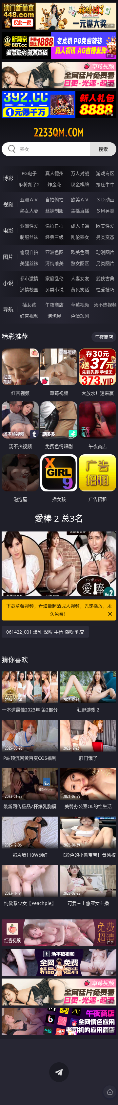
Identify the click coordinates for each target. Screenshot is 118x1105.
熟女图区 (80, 263)
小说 (8, 283)
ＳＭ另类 (105, 211)
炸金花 (54, 184)
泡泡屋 (54, 316)
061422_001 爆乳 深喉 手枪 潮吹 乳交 (45, 632)
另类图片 (105, 263)
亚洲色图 (54, 252)
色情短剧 (80, 316)
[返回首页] (109, 1091)
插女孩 (29, 305)
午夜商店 (54, 305)
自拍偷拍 (54, 199)
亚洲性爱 (29, 226)
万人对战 (80, 173)
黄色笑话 (80, 289)
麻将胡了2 (29, 184)
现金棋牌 (80, 184)
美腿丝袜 (29, 263)
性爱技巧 (105, 289)
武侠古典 (105, 278)
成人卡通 (80, 226)
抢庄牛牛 (105, 184)
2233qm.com (59, 132)
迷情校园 (29, 289)
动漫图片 (105, 252)
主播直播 (80, 211)
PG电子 (29, 173)
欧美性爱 (105, 226)
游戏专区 (105, 173)
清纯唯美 (54, 263)
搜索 (103, 149)
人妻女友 (80, 278)
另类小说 (54, 289)
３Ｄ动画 (105, 199)
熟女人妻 (29, 211)
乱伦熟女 (80, 237)
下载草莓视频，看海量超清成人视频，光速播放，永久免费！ (59, 610)
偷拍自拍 (54, 226)
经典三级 (54, 237)
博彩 (8, 178)
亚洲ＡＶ (29, 199)
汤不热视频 (105, 305)
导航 (8, 309)
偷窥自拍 (29, 252)
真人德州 (54, 173)
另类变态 (105, 237)
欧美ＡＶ (80, 199)
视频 (8, 204)
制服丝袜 (29, 237)
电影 (8, 230)
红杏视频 (29, 316)
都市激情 (29, 278)
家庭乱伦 (54, 278)
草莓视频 (80, 305)
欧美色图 (80, 252)
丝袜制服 (54, 211)
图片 (8, 256)
